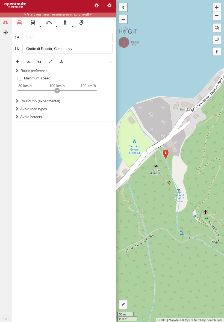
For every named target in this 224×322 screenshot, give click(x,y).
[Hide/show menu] (123, 19)
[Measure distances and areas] (123, 304)
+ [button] (217, 7)
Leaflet (161, 320)
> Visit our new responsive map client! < (58, 14)
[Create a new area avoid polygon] (217, 27)
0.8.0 (6, 319)
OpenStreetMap (195, 320)
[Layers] (217, 39)
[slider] (57, 90)
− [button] (217, 15)
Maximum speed (37, 78)
